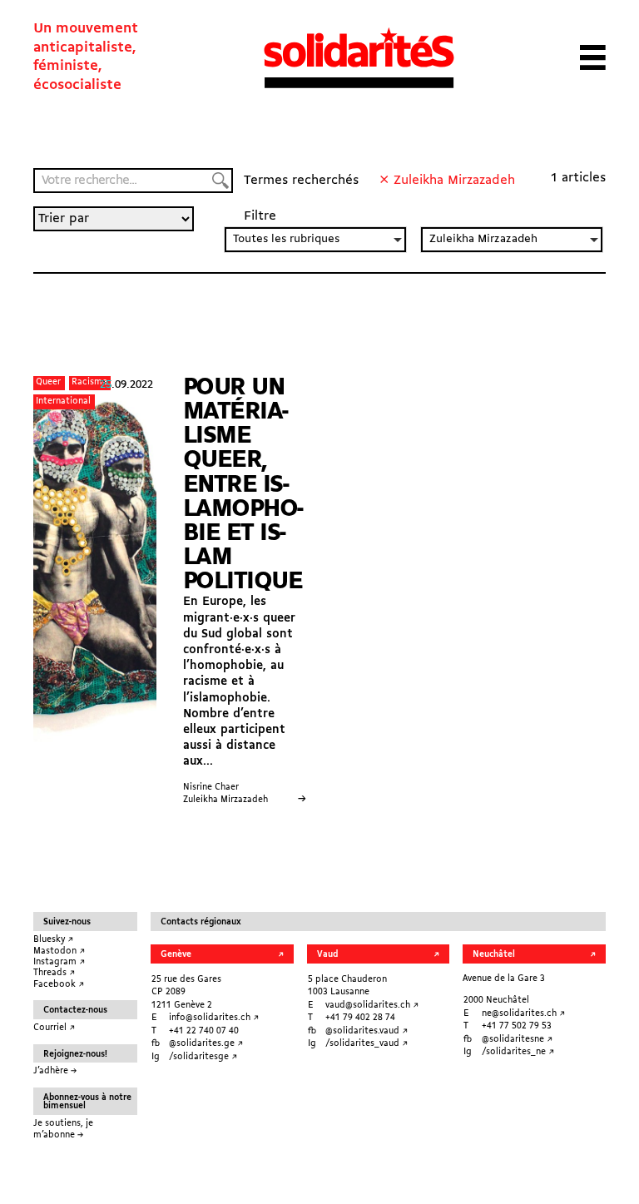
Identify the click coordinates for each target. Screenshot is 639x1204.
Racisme (89, 382)
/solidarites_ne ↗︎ (518, 1052)
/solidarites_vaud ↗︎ (366, 1043)
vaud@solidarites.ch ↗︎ (372, 1005)
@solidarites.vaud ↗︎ (366, 1031)
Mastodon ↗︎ (59, 951)
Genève (176, 954)
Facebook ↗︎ (58, 984)
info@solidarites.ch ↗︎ (214, 1018)
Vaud (327, 954)
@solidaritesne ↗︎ (517, 1039)
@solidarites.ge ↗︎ (206, 1043)
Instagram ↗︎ (59, 962)
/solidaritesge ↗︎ (203, 1057)
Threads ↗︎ (54, 973)
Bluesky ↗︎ (53, 939)
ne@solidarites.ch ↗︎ (523, 1013)
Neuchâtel (494, 954)
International (63, 401)
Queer (48, 382)
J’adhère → (55, 1071)
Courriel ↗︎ (54, 1028)
